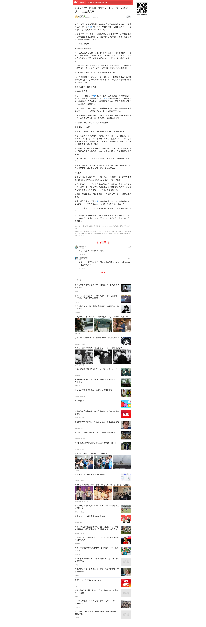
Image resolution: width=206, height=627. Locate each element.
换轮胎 (106, 98)
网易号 (82, 2)
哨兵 (95, 96)
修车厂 (97, 201)
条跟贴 (103, 272)
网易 (76, 2)
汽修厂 (90, 27)
